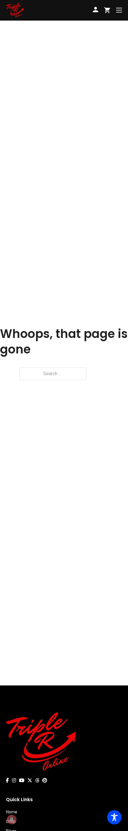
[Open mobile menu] (119, 10)
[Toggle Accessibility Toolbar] (114, 817)
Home (11, 812)
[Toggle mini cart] (107, 10)
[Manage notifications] (11, 819)
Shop (11, 821)
